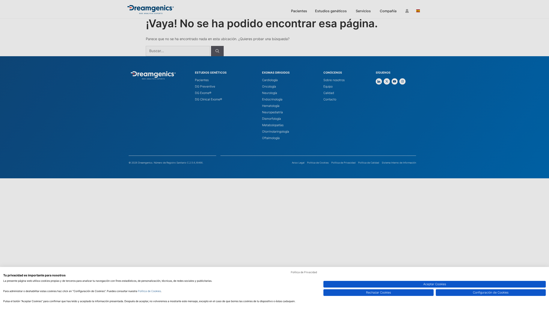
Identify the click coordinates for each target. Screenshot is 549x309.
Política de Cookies (149, 291)
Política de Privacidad (304, 272)
